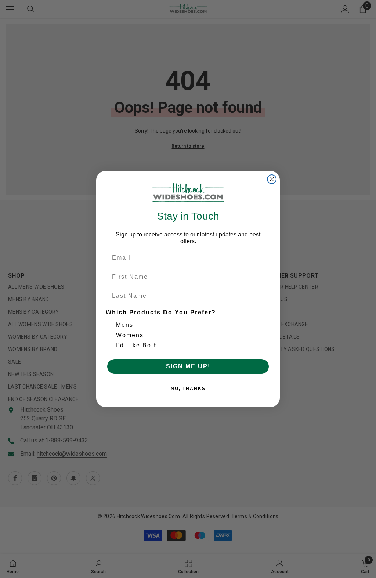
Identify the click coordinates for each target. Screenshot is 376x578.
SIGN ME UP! (188, 366)
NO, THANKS (188, 388)
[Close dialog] (271, 179)
